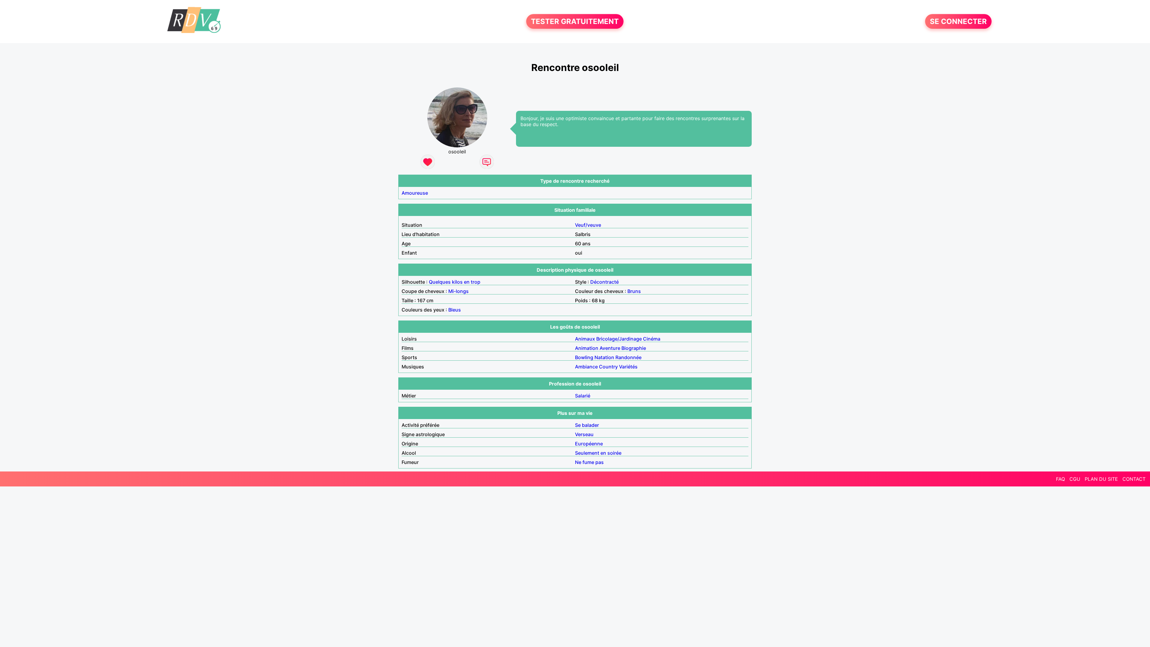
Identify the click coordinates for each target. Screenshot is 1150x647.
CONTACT (1134, 479)
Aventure (610, 348)
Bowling (584, 357)
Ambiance (586, 367)
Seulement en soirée (598, 453)
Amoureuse (415, 193)
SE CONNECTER (958, 21)
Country (608, 367)
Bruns (634, 291)
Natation (604, 357)
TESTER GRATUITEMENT (575, 21)
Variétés (628, 367)
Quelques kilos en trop (454, 282)
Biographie (633, 348)
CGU (1074, 479)
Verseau (584, 434)
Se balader (587, 425)
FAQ (1060, 479)
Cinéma (651, 339)
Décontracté (604, 282)
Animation (586, 348)
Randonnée (628, 357)
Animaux (585, 339)
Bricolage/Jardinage (619, 339)
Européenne (589, 444)
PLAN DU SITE (1101, 479)
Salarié (582, 396)
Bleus (454, 310)
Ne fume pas (589, 462)
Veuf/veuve (588, 225)
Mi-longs (458, 291)
